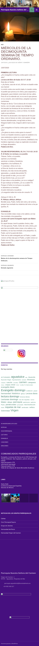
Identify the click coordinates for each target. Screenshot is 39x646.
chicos (2, 385)
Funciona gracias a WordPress (9, 643)
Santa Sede (4, 484)
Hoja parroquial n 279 (8, 462)
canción (9, 382)
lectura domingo (10, 396)
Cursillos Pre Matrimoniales (26, 385)
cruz (17, 385)
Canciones (4, 442)
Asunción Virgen (6, 380)
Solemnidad (5, 411)
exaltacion (29, 391)
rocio (2, 407)
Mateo (3, 402)
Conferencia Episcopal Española (11, 486)
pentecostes (11, 405)
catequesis (32, 382)
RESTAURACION (29, 405)
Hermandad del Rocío (8, 529)
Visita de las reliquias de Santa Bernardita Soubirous (17, 468)
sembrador (25, 407)
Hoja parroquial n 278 (8, 466)
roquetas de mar (13, 407)
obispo (9, 402)
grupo (35, 391)
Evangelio (4, 438)
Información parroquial (8, 464)
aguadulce (17, 376)
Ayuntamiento (16, 380)
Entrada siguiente (7, 267)
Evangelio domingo (13, 390)
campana (3, 382)
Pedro (3, 405)
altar (26, 377)
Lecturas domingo (9, 399)
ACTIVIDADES (5, 377)
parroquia (17, 402)
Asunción (31, 377)
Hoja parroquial (6, 431)
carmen (23, 382)
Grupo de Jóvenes (7, 526)
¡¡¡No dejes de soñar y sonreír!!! (19, 62)
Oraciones (4, 446)
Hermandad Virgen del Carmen (11, 533)
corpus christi (10, 385)
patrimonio (26, 402)
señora (31, 407)
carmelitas (15, 382)
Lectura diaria (31, 393)
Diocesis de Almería (7, 487)
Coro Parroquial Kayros (8, 522)
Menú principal (36, 9)
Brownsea (31, 380)
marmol (32, 399)
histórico (16, 393)
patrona (33, 402)
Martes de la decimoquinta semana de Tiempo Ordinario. (16, 258)
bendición (24, 379)
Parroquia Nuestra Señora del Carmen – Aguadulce (15, 10)
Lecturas (4, 434)
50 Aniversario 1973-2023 (9, 423)
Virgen (14, 410)
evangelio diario (8, 387)
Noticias (4, 427)
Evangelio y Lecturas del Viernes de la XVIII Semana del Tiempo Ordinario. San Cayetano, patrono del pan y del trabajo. (19, 458)
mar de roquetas (24, 399)
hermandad (6, 393)
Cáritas (3, 518)
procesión (20, 405)
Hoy (2, 44)
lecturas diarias (25, 397)
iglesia (23, 393)
